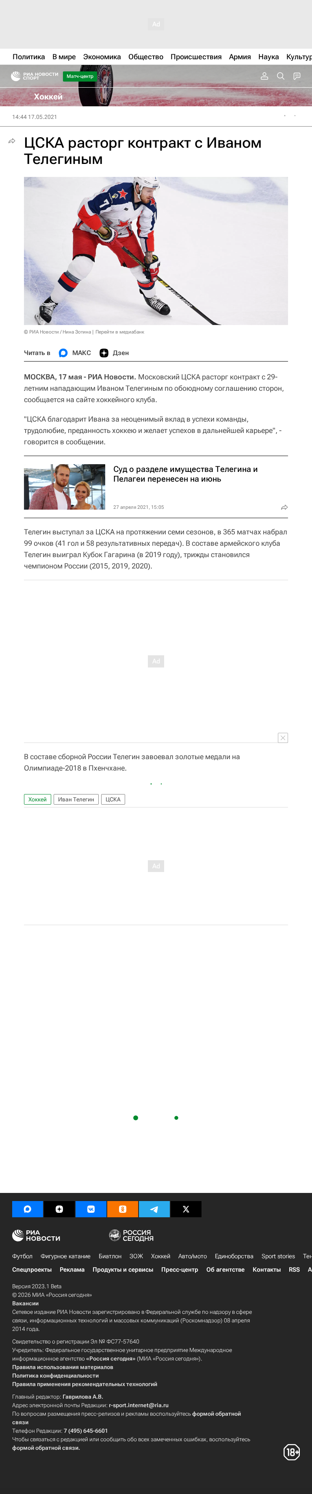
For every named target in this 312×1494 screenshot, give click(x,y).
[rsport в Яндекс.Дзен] (59, 1209)
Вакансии (25, 1303)
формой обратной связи (45, 1447)
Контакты (267, 1269)
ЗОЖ (136, 1256)
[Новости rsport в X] (186, 1209)
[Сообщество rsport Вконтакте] (91, 1209)
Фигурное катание (66, 1256)
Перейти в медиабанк (119, 332)
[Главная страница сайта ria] (13, 76)
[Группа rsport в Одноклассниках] (122, 1209)
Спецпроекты (32, 1269)
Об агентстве (225, 1269)
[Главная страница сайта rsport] (53, 76)
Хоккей (37, 799)
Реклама (72, 1269)
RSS (294, 1269)
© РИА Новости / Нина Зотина (57, 332)
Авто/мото (192, 1256)
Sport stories (278, 1256)
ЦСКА (113, 799)
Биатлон (110, 1256)
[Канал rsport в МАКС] (27, 1209)
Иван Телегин (76, 799)
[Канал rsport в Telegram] (154, 1209)
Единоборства (234, 1256)
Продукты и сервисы (123, 1269)
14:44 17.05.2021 (34, 117)
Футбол (22, 1256)
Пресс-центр (179, 1269)
